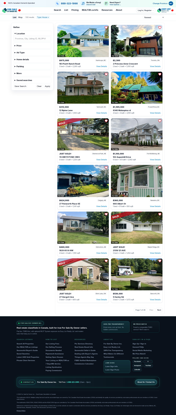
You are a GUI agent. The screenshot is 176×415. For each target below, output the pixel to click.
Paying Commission (54, 370)
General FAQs (138, 347)
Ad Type (21, 52)
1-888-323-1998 (73, 382)
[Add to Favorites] (106, 27)
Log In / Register (145, 10)
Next (159, 310)
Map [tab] (20, 17)
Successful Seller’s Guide (85, 350)
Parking (20, 66)
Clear (39, 86)
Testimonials (109, 357)
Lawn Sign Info (111, 366)
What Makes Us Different (114, 354)
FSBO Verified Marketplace (85, 360)
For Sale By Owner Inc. (113, 344)
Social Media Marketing (142, 350)
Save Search (20, 86)
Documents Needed (54, 350)
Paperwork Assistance (55, 354)
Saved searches (24, 80)
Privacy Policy (21, 410)
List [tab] (14, 17)
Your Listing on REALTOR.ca (57, 360)
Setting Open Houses (54, 357)
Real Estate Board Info (84, 347)
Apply (47, 86)
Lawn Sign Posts (112, 370)
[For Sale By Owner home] (11, 10)
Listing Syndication (54, 367)
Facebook (137, 361)
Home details (23, 59)
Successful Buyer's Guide (27, 350)
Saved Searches (23, 354)
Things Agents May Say (84, 357)
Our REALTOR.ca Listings (27, 347)
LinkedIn (137, 369)
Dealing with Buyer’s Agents (86, 354)
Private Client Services (26, 360)
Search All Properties (25, 344)
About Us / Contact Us (146, 382)
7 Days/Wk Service (53, 364)
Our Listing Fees (52, 344)
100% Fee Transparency (113, 350)
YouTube (148, 365)
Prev (151, 310)
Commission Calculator (84, 364)
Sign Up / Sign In (139, 344)
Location (21, 33)
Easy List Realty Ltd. (112, 347)
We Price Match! (139, 354)
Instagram (137, 365)
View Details (101, 66)
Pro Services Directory (84, 344)
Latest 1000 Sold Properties (28, 357)
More (19, 73)
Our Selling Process (54, 347)
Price (19, 45)
